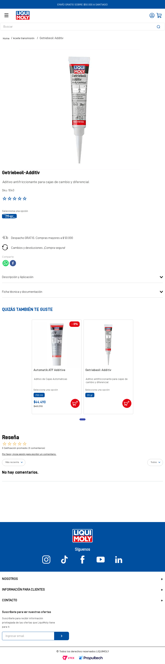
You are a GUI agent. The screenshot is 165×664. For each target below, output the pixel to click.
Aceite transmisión (23, 38)
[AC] (75, 403)
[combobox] (82, 26)
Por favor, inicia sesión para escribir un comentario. (29, 454)
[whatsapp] (5, 263)
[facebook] (13, 263)
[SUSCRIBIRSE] (61, 636)
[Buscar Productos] (159, 26)
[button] (9, 216)
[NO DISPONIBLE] (126, 403)
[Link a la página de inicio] (6, 38)
